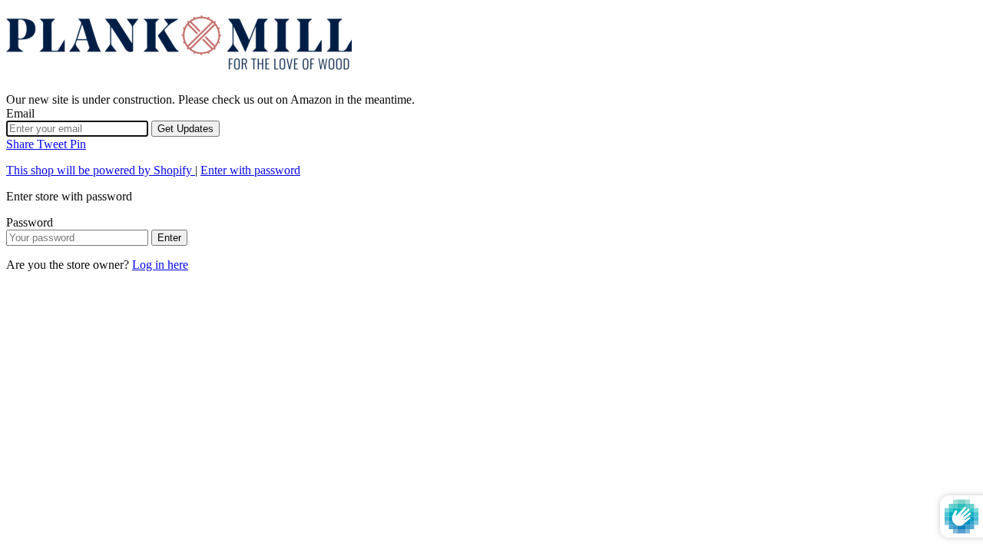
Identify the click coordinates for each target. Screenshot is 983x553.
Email (20, 113)
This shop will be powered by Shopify (100, 170)
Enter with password (250, 170)
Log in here (160, 264)
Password (29, 222)
